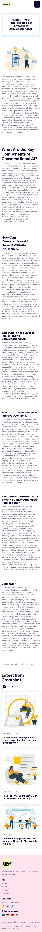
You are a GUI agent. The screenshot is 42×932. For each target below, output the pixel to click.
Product (5, 890)
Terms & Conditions (10, 922)
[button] (37, 4)
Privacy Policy (27, 922)
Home (4, 883)
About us (5, 886)
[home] (7, 4)
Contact (5, 893)
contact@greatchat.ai (11, 902)
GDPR (37, 922)
